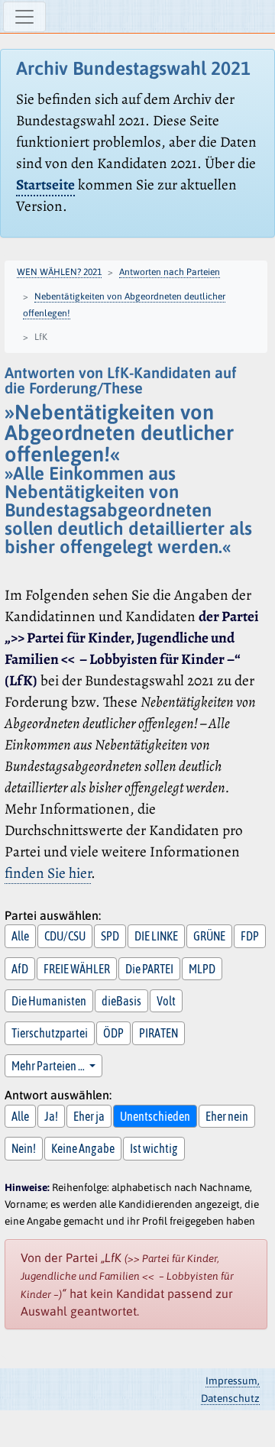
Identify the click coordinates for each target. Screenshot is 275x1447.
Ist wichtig (154, 1148)
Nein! (23, 1148)
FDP (250, 936)
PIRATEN (158, 1033)
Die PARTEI (149, 969)
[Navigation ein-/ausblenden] (24, 17)
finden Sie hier (48, 873)
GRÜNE (209, 936)
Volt (166, 1001)
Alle (20, 936)
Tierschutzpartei (49, 1033)
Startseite (45, 184)
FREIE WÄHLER (77, 969)
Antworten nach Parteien (169, 272)
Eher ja (89, 1116)
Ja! (51, 1116)
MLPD (202, 969)
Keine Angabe (83, 1148)
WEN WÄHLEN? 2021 (59, 272)
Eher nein (226, 1116)
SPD (110, 936)
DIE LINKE (156, 936)
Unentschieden (155, 1116)
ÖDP (113, 1033)
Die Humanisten (48, 1001)
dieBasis (121, 1001)
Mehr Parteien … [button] (48, 1066)
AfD (19, 969)
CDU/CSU (65, 936)
